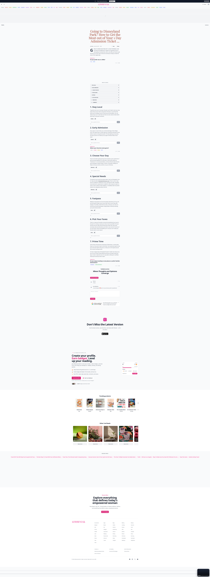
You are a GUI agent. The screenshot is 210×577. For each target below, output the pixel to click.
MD (100, 46)
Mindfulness (15, 7)
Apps (57, 7)
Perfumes (104, 7)
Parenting (81, 7)
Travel (49, 7)
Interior (145, 7)
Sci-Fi (102, 150)
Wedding (77, 7)
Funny (101, 7)
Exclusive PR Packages (113, 551)
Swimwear (27, 7)
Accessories (153, 7)
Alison (92, 46)
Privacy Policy (126, 551)
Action (91, 150)
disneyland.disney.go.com (104, 181)
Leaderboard (124, 373)
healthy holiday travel (194, 457)
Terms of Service (97, 553)
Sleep (135, 7)
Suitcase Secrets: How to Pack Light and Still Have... (100, 457)
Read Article (82, 444)
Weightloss (37, 7)
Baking (89, 7)
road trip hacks (183, 457)
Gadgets (68, 7)
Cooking (92, 7)
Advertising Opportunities (99, 551)
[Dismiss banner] (118, 302)
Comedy (95, 150)
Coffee (94, 61)
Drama (99, 150)
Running (116, 7)
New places (92, 264)
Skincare (160, 7)
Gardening (60, 7)
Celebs (157, 7)
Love (138, 7)
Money (124, 7)
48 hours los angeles (147, 457)
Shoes (31, 7)
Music (164, 7)
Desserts (6, 7)
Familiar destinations (98, 264)
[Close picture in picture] (198, 569)
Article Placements (127, 549)
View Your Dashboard (88, 378)
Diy (54, 7)
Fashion (10, 7)
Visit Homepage (105, 511)
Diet (74, 7)
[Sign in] (208, 4)
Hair (34, 7)
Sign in (92, 380)
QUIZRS (119, 151)
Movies (141, 7)
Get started (135, 373)
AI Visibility (111, 549)
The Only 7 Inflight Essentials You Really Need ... (125, 457)
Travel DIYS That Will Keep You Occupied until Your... (23, 457)
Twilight (42, 7)
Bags (98, 7)
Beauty (45, 7)
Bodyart (127, 7)
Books (64, 7)
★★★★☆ (207, 25)
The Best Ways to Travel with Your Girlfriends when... (49, 457)
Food (95, 7)
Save (114, 46)
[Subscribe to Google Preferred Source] (96, 304)
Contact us (96, 549)
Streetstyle (131, 7)
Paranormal (109, 7)
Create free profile (76, 378)
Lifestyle (120, 7)
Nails (71, 7)
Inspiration (22, 7)
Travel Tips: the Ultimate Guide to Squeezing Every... (75, 457)
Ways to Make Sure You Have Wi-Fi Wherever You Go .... (166, 457)
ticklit (139, 457)
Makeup (2, 7)
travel (2, 25)
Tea (91, 61)
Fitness (85, 7)
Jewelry (149, 7)
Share (118, 46)
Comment (93, 298)
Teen (113, 7)
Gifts (51, 7)
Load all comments (94, 277)
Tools (95, 542)
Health (19, 7)
